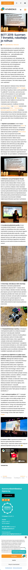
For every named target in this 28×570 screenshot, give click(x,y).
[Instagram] (6, 500)
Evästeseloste (8, 568)
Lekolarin (16, 106)
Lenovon (3, 106)
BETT (3, 45)
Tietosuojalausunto (17, 568)
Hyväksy (14, 556)
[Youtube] (8, 500)
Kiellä (14, 560)
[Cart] (20, 10)
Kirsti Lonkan (22, 132)
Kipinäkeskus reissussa (12, 45)
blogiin (3, 414)
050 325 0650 (6, 527)
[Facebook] (3, 500)
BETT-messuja (21, 88)
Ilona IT (23, 126)
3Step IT (8, 106)
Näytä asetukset (14, 564)
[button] (26, 537)
